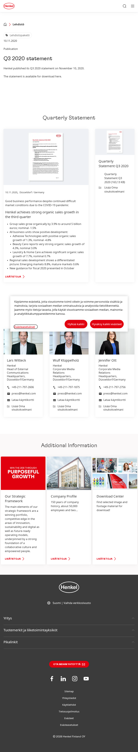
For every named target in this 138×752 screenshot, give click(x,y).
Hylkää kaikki (76, 324)
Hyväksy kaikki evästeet (107, 324)
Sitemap (69, 691)
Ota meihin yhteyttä (67, 664)
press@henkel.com (24, 393)
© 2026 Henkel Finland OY (69, 736)
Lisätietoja (13, 277)
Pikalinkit (11, 642)
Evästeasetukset (69, 724)
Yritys (8, 618)
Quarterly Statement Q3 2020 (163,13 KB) (114, 178)
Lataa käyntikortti (23, 400)
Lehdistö (18, 24)
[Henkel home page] (5, 25)
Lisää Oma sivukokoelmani (114, 189)
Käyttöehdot (69, 704)
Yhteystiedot (69, 698)
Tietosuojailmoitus (69, 711)
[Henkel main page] (9, 6)
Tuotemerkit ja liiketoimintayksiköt (30, 630)
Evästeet (69, 718)
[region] (69, 314)
